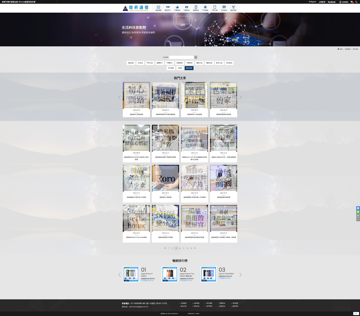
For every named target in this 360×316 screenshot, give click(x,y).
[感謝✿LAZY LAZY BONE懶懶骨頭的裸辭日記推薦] (194, 138)
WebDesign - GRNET (194, 313)
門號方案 (215, 10)
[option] (136, 99)
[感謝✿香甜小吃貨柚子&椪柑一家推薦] (223, 218)
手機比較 (187, 10)
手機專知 (189, 63)
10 (180, 248)
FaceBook (358, 208)
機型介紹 (199, 63)
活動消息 (131, 63)
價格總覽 (158, 10)
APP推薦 (171, 68)
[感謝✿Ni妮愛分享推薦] (165, 218)
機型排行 (168, 10)
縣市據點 (209, 303)
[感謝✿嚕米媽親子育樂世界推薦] (165, 138)
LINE (358, 212)
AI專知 (180, 68)
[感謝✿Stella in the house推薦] (136, 218)
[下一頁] (195, 248)
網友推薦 (189, 68)
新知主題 (183, 306)
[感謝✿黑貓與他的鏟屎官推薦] (194, 218)
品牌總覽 (183, 303)
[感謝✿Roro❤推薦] (165, 178)
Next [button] (240, 97)
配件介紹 (219, 63)
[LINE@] (322, 2)
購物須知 (222, 306)
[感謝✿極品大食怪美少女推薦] (136, 178)
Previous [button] (119, 97)
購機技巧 (160, 63)
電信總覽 (235, 303)
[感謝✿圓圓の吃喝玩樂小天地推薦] (194, 178)
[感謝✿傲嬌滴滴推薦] (223, 178)
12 (187, 248)
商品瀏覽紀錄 (358, 216)
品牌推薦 (196, 303)
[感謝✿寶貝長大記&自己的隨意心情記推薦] (136, 138)
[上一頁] (165, 248)
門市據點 (205, 10)
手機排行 (170, 63)
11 (183, 248)
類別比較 (196, 306)
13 (191, 248)
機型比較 (209, 63)
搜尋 (356, 2)
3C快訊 (140, 63)
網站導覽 (235, 306)
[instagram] (312, 2)
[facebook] (332, 2)
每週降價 (180, 63)
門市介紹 (150, 63)
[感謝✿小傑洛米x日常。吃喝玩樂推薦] (223, 138)
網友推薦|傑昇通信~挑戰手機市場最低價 (138, 10)
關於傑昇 (233, 10)
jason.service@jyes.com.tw (138, 307)
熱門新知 (209, 306)
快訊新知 (224, 10)
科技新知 (229, 63)
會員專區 (345, 2)
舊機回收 (196, 10)
